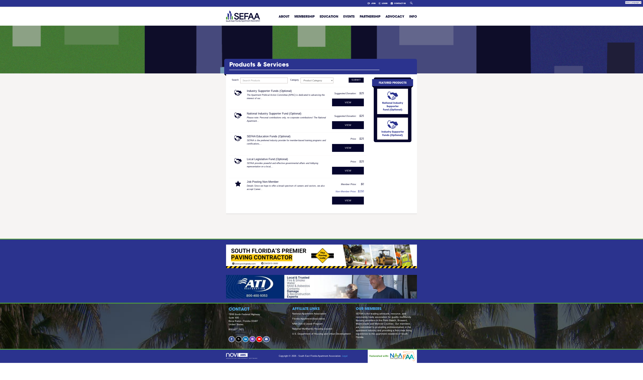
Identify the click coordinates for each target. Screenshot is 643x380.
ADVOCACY (394, 16)
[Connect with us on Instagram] (252, 339)
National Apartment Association (309, 313)
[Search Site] (412, 3)
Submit (356, 80)
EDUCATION (329, 16)
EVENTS (349, 16)
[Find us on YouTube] (259, 339)
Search (235, 80)
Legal (344, 356)
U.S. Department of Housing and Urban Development (321, 333)
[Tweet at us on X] (238, 339)
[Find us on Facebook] (232, 339)
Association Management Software (242, 358)
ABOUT (284, 16)
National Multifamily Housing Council (312, 328)
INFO (413, 16)
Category (294, 80)
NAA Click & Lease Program (307, 323)
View (348, 102)
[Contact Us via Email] (266, 339)
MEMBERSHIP (304, 16)
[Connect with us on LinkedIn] (245, 339)
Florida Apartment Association (308, 318)
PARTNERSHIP (370, 16)
